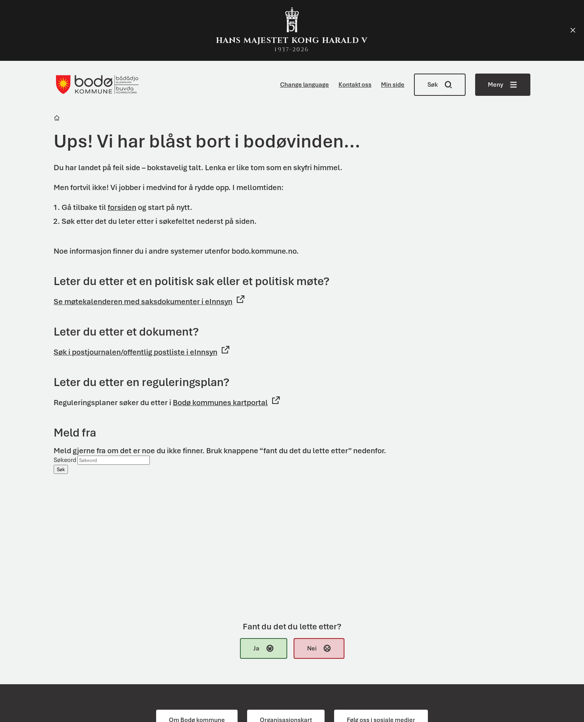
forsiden (122, 207)
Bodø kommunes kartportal (220, 403)
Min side (392, 85)
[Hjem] (57, 119)
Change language (304, 85)
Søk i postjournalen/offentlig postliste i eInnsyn (135, 352)
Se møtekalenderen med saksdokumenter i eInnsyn (143, 302)
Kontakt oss (354, 85)
